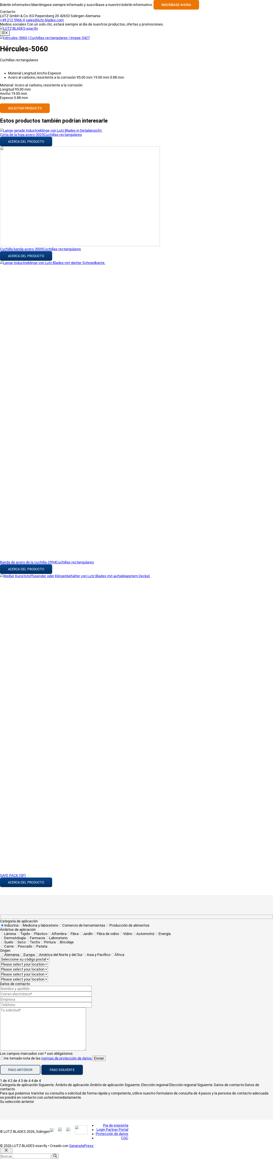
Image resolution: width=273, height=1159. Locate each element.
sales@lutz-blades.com (45, 20)
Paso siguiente (62, 1070)
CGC (124, 1138)
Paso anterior (20, 1070)
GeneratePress (81, 1146)
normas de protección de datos (66, 1058)
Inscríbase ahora (176, 5)
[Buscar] (55, 1156)
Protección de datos (112, 1134)
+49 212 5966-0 (12, 20)
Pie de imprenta (115, 1125)
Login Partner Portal (112, 1129)
